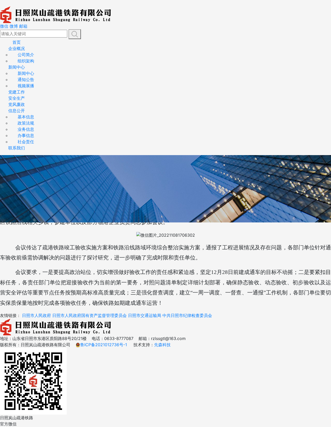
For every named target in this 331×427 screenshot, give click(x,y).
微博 (14, 26)
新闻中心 (16, 67)
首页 (16, 42)
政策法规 (26, 123)
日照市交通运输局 (144, 315)
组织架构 (26, 60)
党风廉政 (16, 104)
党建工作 (16, 92)
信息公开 (16, 110)
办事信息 (26, 135)
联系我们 (16, 147)
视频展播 (26, 85)
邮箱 (23, 26)
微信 (4, 26)
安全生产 (16, 98)
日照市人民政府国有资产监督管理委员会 (89, 315)
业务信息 (26, 129)
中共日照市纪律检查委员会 (187, 315)
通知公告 (26, 79)
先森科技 (162, 344)
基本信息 (26, 116)
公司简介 (26, 54)
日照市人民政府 (36, 315)
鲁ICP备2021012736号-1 (103, 344)
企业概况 (16, 48)
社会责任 (26, 141)
